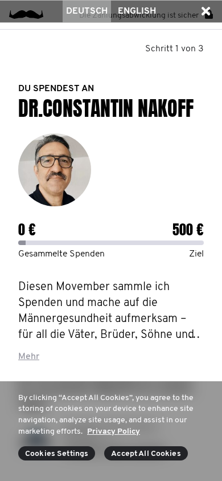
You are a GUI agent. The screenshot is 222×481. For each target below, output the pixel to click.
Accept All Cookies (146, 454)
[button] (205, 11)
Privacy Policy (113, 431)
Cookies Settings (56, 454)
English (137, 11)
